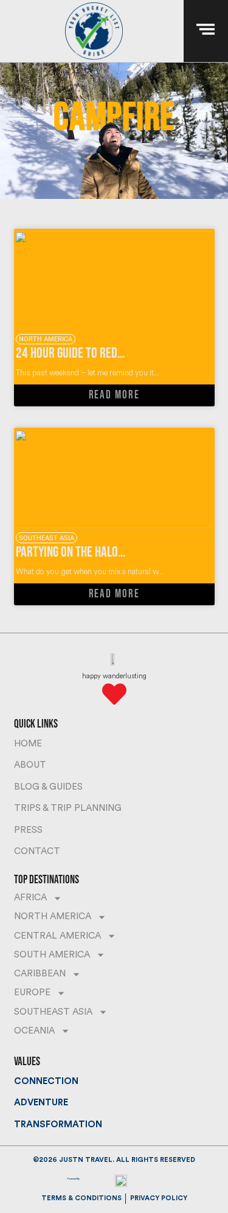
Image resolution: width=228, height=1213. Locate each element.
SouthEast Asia (53, 1012)
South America (52, 954)
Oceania (34, 1030)
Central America (57, 935)
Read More (114, 395)
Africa (30, 897)
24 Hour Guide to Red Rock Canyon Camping (119, 353)
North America (52, 916)
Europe (32, 992)
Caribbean (40, 973)
